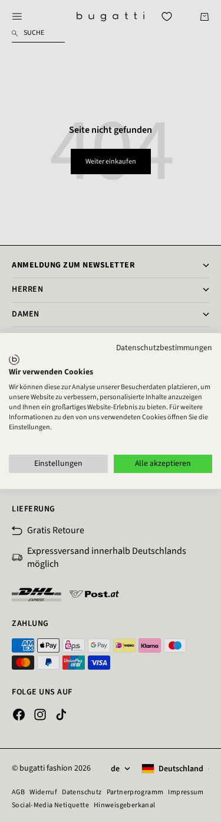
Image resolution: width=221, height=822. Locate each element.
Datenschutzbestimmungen (164, 348)
